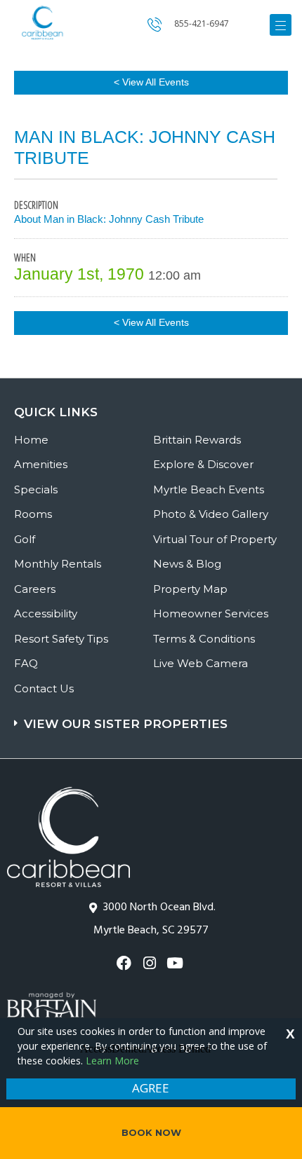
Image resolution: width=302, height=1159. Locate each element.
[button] (152, 717)
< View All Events (151, 82)
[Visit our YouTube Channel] (177, 963)
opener (280, 25)
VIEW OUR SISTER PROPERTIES (126, 724)
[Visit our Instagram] (151, 963)
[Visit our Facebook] (125, 963)
